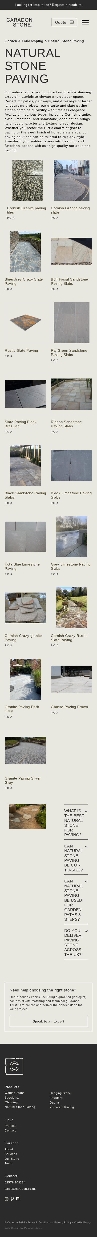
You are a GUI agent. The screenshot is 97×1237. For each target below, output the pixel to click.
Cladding (11, 1102)
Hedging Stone (60, 1093)
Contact (10, 1130)
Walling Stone (15, 1093)
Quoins (55, 1102)
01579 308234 (15, 1182)
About (9, 1149)
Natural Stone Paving (20, 1107)
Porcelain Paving (62, 1107)
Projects (10, 1126)
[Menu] (85, 22)
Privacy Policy (63, 1222)
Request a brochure (67, 5)
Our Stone (12, 1158)
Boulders (56, 1098)
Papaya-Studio (33, 1228)
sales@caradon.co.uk (20, 1188)
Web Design (12, 1228)
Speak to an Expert (48, 1021)
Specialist (12, 1097)
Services (11, 1154)
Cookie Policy (82, 1222)
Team (8, 1163)
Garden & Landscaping (24, 41)
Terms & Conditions (40, 1222)
